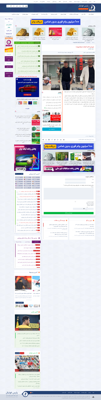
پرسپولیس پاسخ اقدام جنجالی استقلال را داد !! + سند (30, 343)
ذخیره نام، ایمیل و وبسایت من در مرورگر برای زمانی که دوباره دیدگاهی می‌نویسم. (90, 203)
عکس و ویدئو (54, 14)
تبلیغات (70, 1)
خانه (94, 1)
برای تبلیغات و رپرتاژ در (9, 20)
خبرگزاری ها (88, 42)
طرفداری (87, 136)
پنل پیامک (9, 54)
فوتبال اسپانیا (37, 181)
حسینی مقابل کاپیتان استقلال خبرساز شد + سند (31, 346)
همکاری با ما (42, 1)
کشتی (30, 185)
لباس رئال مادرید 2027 (9, 59)
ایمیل (92, 182)
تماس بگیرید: (8, 30)
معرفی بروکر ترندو (8, 70)
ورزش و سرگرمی (15, 14)
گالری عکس (37, 187)
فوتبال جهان (63, 14)
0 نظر (84, 52)
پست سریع (9, 66)
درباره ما (48, 1)
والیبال (38, 185)
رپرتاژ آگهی (54, 1)
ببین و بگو (89, 220)
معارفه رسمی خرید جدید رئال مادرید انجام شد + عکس (29, 340)
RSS (60, 1)
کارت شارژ (65, 1)
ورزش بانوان (20, 185)
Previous (16, 282)
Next (38, 282)
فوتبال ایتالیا (20, 181)
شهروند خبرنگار (77, 1)
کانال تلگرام (70, 392)
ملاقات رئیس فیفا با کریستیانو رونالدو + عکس (31, 338)
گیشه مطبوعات (34, 14)
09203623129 (9, 34)
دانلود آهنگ (9, 63)
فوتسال (30, 177)
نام (93, 179)
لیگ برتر (83, 14)
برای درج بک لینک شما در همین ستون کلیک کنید (27, 76)
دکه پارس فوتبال (33, 353)
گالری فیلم (29, 187)
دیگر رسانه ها (84, 1)
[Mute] (45, 121)
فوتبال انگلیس (29, 181)
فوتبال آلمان (37, 183)
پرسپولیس (29, 179)
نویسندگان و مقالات (73, 14)
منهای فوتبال (25, 14)
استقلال (38, 179)
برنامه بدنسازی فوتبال (9, 75)
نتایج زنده (27, 108)
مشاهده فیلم (28, 302)
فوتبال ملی (91, 14)
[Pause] (43, 121)
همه (22, 173)
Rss (32, 392)
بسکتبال (21, 183)
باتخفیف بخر (52, 129)
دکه (21, 187)
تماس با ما (36, 1)
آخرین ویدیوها (33, 272)
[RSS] (94, 220)
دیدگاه (92, 186)
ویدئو (90, 1)
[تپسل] (31, 19)
